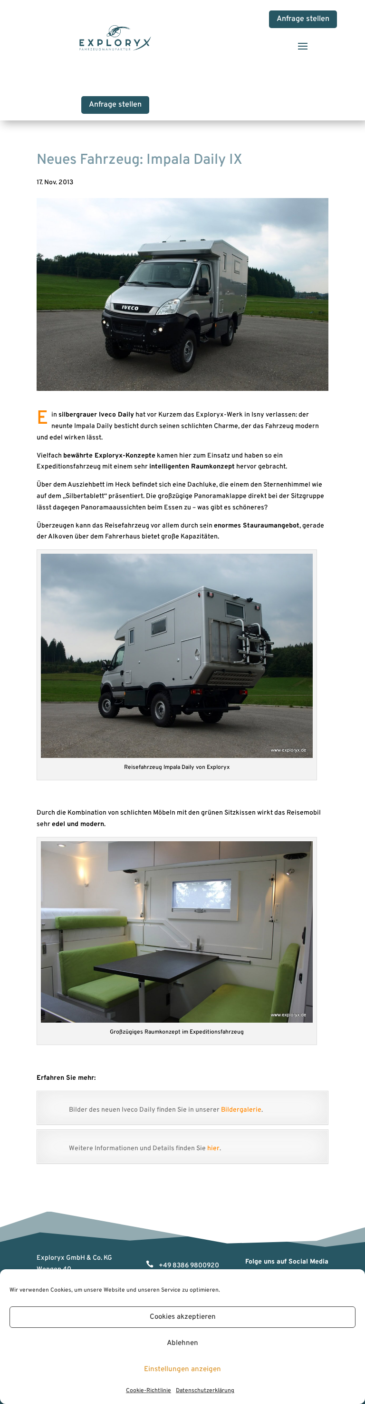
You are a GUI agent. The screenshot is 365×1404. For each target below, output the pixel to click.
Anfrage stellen (303, 19)
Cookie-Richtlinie (148, 1390)
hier (213, 1149)
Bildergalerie (241, 1110)
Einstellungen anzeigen (182, 1369)
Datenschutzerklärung (205, 1390)
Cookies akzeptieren (183, 1317)
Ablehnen (182, 1343)
